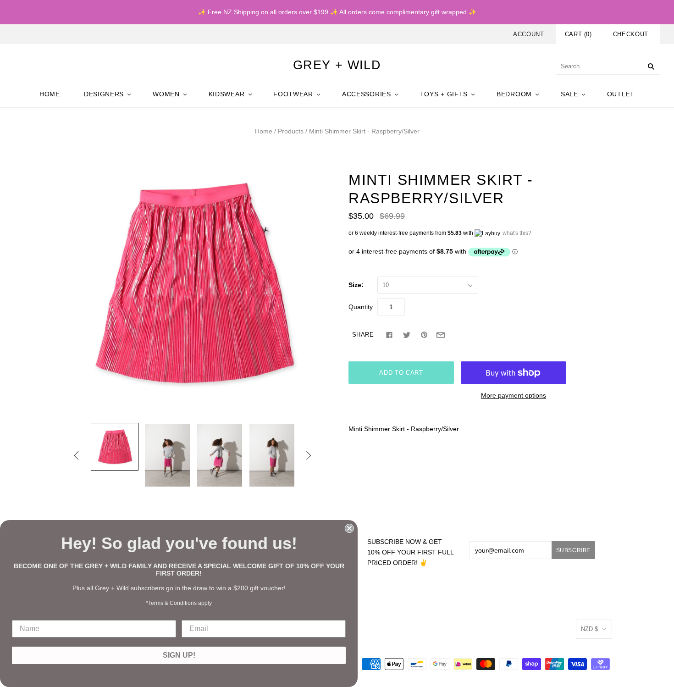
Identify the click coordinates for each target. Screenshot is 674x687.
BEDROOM (514, 94)
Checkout (630, 34)
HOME (49, 94)
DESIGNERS (104, 94)
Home (263, 131)
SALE (569, 94)
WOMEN (166, 94)
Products (291, 131)
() (578, 34)
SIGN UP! (179, 655)
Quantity (360, 306)
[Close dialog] (349, 528)
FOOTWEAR (293, 94)
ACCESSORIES (366, 94)
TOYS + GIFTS (444, 94)
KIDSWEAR (227, 94)
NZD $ (589, 629)
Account (528, 34)
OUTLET (621, 94)
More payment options (513, 395)
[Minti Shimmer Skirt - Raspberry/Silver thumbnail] (114, 447)
